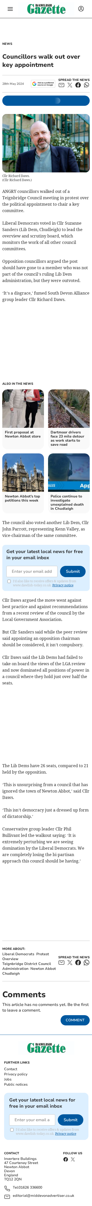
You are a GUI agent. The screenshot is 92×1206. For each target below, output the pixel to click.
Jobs (8, 1079)
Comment (75, 1020)
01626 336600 (30, 1188)
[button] (10, 9)
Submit (73, 571)
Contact (10, 1069)
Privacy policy (15, 1074)
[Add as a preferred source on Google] (43, 84)
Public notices (16, 1084)
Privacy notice (62, 585)
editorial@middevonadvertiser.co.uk (43, 1196)
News (7, 44)
